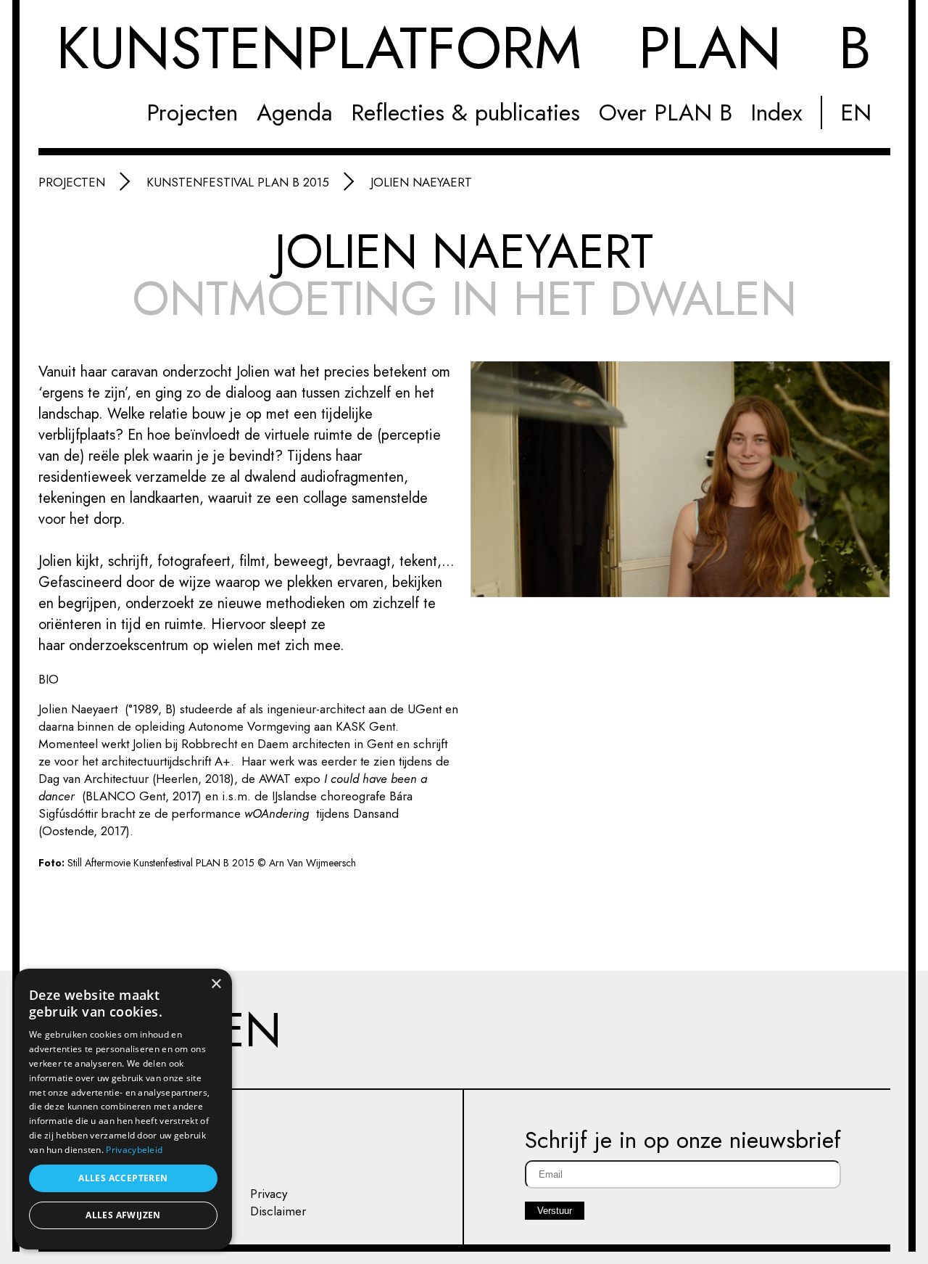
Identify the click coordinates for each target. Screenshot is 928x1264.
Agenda (295, 112)
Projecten (192, 112)
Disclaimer (278, 1211)
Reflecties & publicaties (465, 112)
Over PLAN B (665, 112)
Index (776, 112)
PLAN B (464, 51)
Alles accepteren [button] (122, 1178)
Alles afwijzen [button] (123, 1215)
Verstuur (554, 1210)
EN (855, 112)
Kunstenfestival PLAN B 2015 (237, 182)
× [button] (215, 984)
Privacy (268, 1193)
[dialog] (123, 1109)
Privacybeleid (134, 1150)
